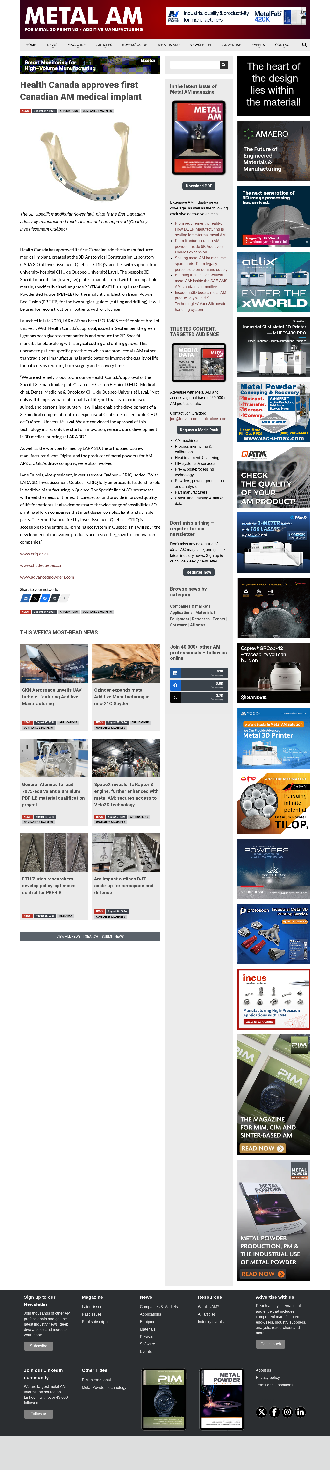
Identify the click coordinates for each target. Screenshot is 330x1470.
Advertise (231, 45)
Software (178, 625)
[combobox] (199, 65)
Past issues (92, 1314)
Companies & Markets (97, 111)
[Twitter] (35, 598)
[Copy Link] (54, 598)
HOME (31, 45)
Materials (204, 612)
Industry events (211, 1322)
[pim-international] (165, 1401)
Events (258, 45)
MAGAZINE (77, 45)
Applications (69, 111)
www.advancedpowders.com (47, 577)
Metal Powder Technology (104, 1387)
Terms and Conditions (274, 1385)
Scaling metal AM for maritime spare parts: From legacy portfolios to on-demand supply (201, 264)
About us (263, 1370)
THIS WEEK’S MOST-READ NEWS (59, 632)
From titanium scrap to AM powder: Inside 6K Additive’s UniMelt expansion (199, 246)
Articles (104, 45)
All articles (207, 1314)
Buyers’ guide (134, 45)
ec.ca (56, 565)
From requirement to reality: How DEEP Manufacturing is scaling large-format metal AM (200, 229)
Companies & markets (190, 606)
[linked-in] (300, 1412)
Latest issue (92, 1307)
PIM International (96, 1380)
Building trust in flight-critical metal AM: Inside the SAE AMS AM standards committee (201, 281)
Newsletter (201, 45)
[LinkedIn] (25, 598)
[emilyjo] (44, 598)
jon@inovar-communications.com (198, 419)
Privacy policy (268, 1378)
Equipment (179, 619)
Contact (283, 45)
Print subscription (97, 1322)
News (52, 45)
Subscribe (38, 1346)
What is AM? (168, 45)
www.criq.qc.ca (34, 553)
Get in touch (270, 1344)
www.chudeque (34, 565)
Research (65, 916)
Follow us (38, 1414)
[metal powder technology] (223, 1401)
